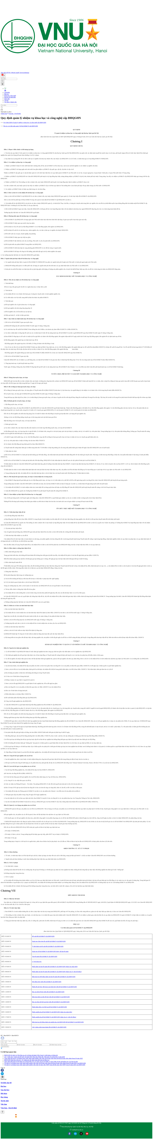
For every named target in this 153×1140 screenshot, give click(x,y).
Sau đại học (5, 1090)
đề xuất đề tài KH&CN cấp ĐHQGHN (52, 946)
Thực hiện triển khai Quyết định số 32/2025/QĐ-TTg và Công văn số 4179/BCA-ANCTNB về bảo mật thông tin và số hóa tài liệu (41, 1061)
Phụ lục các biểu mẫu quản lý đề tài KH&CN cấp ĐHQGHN (20, 126)
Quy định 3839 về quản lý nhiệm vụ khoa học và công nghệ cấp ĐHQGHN (24, 122)
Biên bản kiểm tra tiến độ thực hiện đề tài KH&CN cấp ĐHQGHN (51, 997)
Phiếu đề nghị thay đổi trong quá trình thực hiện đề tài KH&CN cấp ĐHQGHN (54, 987)
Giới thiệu (7, 92)
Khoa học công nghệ (10, 95)
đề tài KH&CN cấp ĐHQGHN (58, 1007)
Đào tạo (6, 94)
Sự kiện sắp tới (6, 1083)
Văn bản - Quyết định (14, 113)
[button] (76, 1070)
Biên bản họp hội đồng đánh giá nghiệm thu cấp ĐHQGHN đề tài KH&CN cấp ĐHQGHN (58, 1022)
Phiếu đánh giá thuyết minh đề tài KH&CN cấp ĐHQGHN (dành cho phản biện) (55, 966)
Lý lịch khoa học (37, 961)
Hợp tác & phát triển (10, 97)
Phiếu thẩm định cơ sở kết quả (40, 1007)
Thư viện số (4, 72)
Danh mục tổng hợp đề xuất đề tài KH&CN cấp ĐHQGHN (49, 941)
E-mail (16, 72)
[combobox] (3, 75)
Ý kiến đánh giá (36, 946)
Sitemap (27, 72)
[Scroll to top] (2, 1112)
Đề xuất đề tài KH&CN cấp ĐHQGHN (43, 936)
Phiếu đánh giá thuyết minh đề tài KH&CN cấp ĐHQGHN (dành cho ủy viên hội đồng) (57, 971)
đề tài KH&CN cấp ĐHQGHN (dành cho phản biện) (57, 1012)
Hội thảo (4, 1093)
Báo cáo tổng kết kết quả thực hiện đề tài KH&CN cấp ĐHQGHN (51, 1002)
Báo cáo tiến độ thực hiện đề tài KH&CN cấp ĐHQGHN (48, 992)
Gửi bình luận (4, 1046)
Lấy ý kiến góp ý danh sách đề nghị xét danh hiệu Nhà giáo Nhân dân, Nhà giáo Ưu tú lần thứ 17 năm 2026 (34, 1057)
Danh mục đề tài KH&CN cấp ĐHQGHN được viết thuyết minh (50, 951)
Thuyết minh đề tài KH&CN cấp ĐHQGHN (44, 956)
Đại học (3, 1086)
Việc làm (4, 1104)
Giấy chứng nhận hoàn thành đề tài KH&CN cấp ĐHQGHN (49, 1027)
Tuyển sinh (5, 1101)
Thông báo (4, 113)
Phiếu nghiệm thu (37, 1012)
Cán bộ (6, 100)
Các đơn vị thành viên (10, 102)
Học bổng (4, 1097)
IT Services (21, 72)
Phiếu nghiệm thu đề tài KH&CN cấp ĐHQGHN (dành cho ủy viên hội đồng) (54, 1017)
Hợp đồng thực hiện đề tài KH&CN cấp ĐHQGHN (46, 982)
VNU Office (11, 72)
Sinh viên (7, 99)
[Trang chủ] (54, 71)
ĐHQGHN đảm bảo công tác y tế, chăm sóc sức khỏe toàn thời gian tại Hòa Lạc (26, 1060)
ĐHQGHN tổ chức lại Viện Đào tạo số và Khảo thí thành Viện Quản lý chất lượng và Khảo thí (31, 1055)
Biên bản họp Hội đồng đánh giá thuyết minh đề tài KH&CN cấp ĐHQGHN (53, 976)
